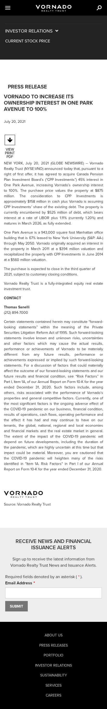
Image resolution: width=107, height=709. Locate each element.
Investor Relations (53, 665)
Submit (16, 606)
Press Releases (53, 645)
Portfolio (53, 655)
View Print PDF (10, 153)
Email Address (28, 583)
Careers (53, 695)
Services (53, 685)
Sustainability (53, 675)
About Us (54, 635)
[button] (14, 8)
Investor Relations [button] (43, 31)
